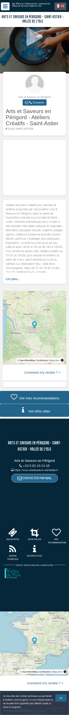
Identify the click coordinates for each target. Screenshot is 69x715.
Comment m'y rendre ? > (42, 372)
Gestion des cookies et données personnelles (24, 710)
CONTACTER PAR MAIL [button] (37, 478)
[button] (35, 102)
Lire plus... (13, 279)
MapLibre (54, 360)
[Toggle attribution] (62, 360)
